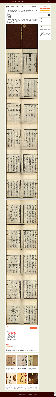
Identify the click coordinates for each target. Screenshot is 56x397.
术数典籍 (13, 1)
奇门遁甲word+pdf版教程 (31, 385)
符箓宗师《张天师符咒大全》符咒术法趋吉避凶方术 (21, 385)
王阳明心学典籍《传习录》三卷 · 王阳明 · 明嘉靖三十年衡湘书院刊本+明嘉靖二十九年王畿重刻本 (45, 32)
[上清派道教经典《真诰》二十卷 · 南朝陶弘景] (11, 360)
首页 (10, 1)
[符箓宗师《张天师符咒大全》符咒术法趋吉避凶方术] (22, 378)
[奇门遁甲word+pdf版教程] (33, 378)
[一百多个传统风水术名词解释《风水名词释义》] (11, 378)
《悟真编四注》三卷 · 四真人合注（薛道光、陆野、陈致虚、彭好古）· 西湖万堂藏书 (21, 368)
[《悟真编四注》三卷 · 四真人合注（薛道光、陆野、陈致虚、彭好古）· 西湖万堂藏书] (22, 360)
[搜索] (48, 1)
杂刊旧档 (22, 1)
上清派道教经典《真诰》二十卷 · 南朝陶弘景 (10, 368)
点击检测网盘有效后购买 (45, 8)
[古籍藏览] (6, 1)
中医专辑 (16, 1)
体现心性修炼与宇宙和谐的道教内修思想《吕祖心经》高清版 (32, 368)
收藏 (45, 10)
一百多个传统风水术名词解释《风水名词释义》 (10, 385)
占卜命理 (7, 344)
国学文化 (19, 1)
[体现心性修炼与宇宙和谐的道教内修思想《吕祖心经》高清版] (33, 360)
